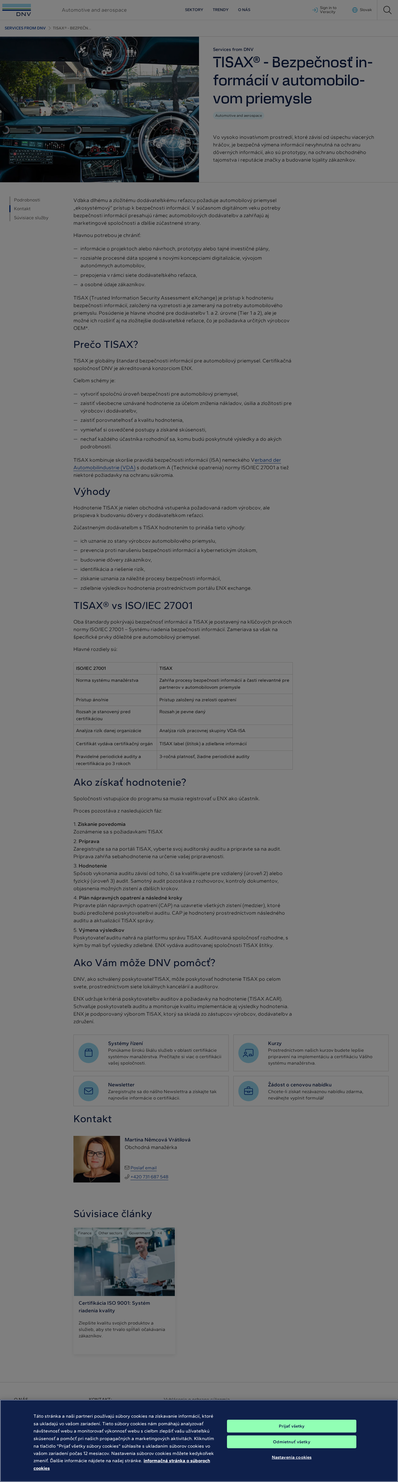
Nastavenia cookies (292, 1457)
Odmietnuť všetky (291, 1441)
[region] (199, 1441)
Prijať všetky (292, 1426)
